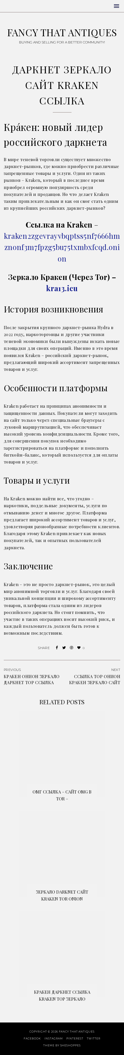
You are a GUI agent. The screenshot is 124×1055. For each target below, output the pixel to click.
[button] (116, 6)
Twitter (93, 1038)
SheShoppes (70, 1045)
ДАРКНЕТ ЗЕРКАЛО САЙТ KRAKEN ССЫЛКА (62, 84)
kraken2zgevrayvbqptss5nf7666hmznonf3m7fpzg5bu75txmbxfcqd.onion (62, 247)
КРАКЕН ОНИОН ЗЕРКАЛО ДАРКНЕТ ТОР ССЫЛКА (31, 679)
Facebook (32, 1038)
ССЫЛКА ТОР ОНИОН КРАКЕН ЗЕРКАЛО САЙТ (94, 679)
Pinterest (74, 1038)
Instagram (53, 1038)
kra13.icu (62, 288)
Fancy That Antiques (62, 32)
